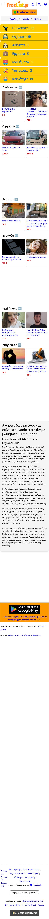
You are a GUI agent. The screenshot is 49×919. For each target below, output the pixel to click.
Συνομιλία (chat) (12, 905)
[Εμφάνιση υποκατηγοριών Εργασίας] (28, 53)
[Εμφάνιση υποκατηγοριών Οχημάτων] (29, 36)
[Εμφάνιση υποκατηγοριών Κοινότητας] (31, 79)
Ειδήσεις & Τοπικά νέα (33, 901)
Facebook (36, 885)
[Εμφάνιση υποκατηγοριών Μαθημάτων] (32, 62)
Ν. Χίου (37, 19)
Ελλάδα (26, 19)
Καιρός (41, 905)
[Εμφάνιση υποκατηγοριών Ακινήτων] (28, 45)
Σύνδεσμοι (18, 877)
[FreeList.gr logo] (18, 4)
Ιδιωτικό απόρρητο (31, 869)
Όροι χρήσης (15, 869)
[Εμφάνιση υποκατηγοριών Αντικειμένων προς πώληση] (33, 28)
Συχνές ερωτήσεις (18, 873)
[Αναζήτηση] (39, 4)
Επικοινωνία (25, 881)
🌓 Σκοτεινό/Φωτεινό (24, 912)
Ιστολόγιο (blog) (29, 905)
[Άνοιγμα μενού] (3, 4)
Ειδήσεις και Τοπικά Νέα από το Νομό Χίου (24, 635)
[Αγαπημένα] (45, 4)
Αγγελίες (13, 19)
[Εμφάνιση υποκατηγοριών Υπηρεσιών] (31, 70)
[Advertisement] (24, 179)
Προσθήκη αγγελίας (26, 12)
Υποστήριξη (33, 873)
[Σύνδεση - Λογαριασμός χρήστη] (32, 4)
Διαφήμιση (30, 877)
